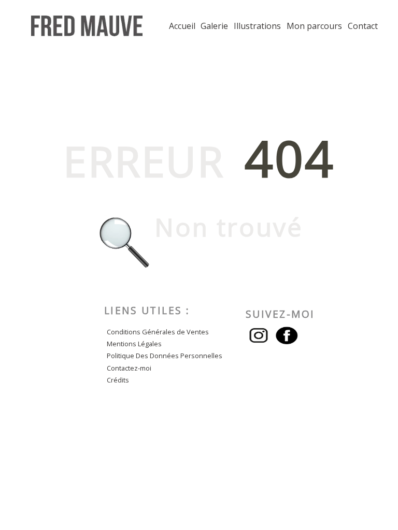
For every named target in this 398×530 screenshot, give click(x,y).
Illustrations (257, 26)
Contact (363, 26)
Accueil (182, 26)
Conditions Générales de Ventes (158, 331)
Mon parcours (314, 26)
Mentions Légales (134, 343)
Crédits (118, 380)
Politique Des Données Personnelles (164, 355)
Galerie (214, 26)
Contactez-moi (129, 368)
